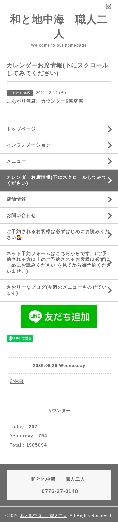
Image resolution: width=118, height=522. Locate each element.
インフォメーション (29, 145)
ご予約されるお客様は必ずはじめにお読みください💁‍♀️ (58, 234)
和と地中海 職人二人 (43, 515)
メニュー (16, 161)
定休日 (17, 381)
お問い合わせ (21, 215)
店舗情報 (16, 199)
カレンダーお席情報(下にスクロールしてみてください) (57, 180)
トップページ (21, 129)
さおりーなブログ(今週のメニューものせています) (57, 290)
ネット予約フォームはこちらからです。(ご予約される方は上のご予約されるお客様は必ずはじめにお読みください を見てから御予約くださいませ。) (59, 262)
